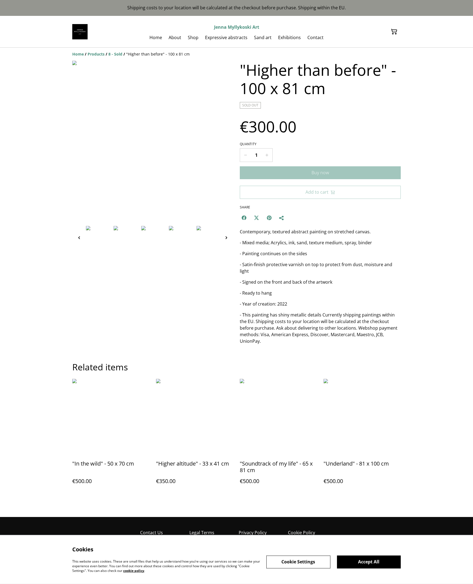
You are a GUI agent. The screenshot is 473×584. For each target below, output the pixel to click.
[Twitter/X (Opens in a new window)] (256, 218)
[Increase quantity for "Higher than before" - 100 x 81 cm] (267, 155)
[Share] (282, 218)
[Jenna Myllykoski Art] (80, 31)
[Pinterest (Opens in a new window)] (269, 218)
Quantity (248, 144)
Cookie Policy (301, 533)
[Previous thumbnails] (79, 237)
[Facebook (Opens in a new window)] (244, 218)
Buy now (320, 173)
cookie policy (133, 570)
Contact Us (151, 533)
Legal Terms (201, 533)
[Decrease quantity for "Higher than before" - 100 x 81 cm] (245, 155)
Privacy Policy (253, 533)
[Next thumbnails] (226, 237)
